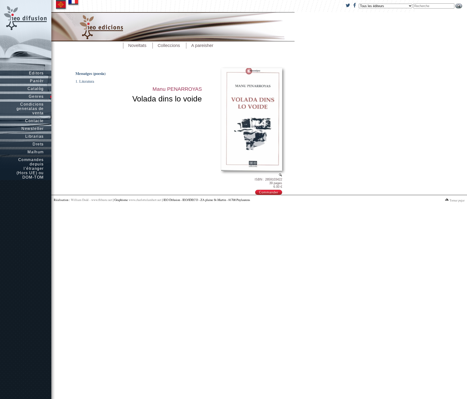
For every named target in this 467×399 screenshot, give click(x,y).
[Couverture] (280, 174)
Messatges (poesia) (90, 73)
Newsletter (32, 129)
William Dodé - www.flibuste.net (91, 200)
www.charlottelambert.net (145, 200)
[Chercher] (458, 6)
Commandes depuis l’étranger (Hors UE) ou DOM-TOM (30, 168)
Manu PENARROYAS (177, 89)
